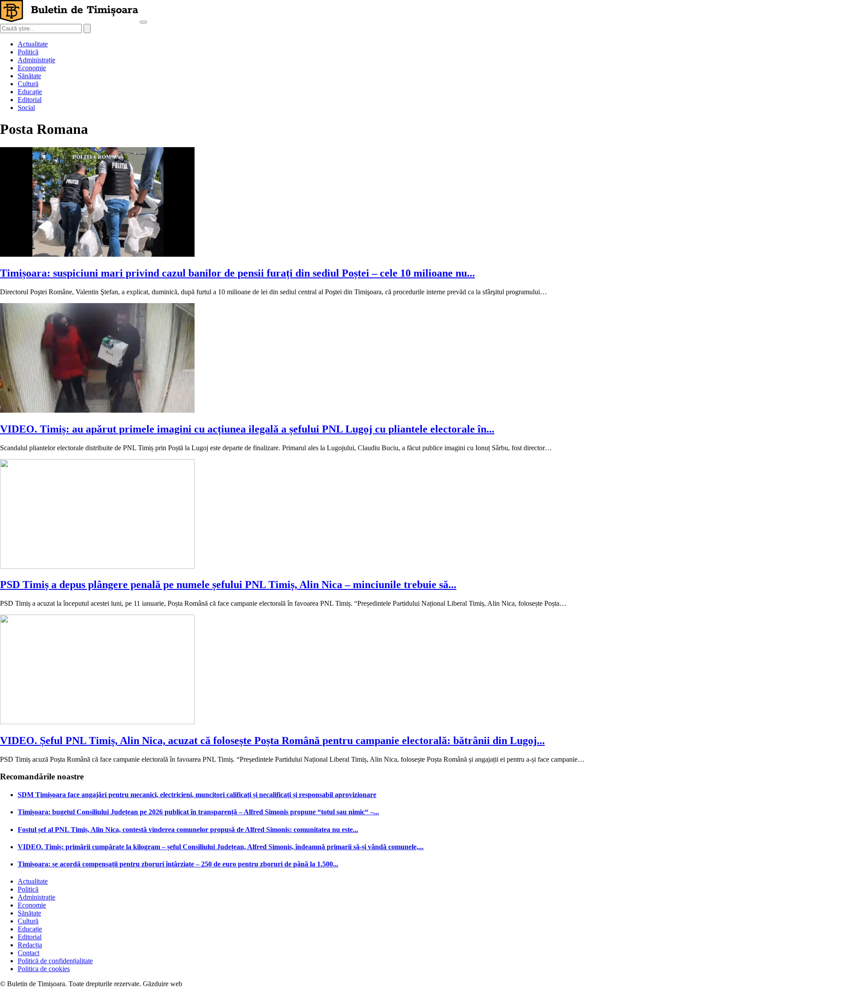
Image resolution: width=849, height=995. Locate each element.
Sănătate (29, 76)
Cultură (28, 83)
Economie (32, 68)
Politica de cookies (44, 968)
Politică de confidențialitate (55, 961)
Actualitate (33, 44)
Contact (28, 953)
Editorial (30, 99)
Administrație (36, 60)
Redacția (30, 945)
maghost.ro (201, 983)
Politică (28, 52)
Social (26, 107)
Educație (30, 91)
